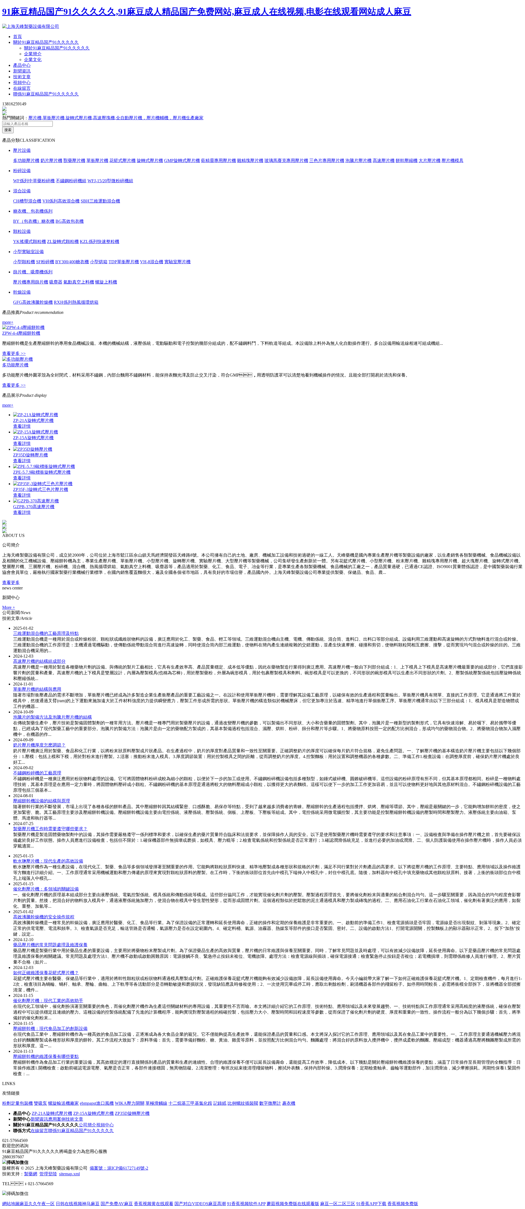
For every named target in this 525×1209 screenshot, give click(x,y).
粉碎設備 (22, 170)
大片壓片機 (430, 160)
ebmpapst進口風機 (97, 1103)
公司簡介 (87, 1125)
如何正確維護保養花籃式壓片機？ (46, 972)
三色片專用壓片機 (326, 160)
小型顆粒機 (24, 261)
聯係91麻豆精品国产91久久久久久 (46, 94)
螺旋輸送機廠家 (63, 1103)
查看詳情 (22, 426)
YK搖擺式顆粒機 (29, 241)
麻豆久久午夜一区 (37, 1203)
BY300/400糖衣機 (72, 261)
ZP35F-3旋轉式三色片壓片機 (40, 489)
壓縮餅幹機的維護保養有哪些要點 (46, 1056)
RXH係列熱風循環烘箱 (76, 302)
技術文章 (22, 76)
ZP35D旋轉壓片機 (30, 455)
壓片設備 (22, 150)
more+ (7, 322)
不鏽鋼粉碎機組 (71, 180)
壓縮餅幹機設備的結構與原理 (41, 801)
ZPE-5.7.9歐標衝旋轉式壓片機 (42, 472)
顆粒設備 (22, 231)
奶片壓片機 (51, 160)
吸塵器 (55, 282)
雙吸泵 (40, 1103)
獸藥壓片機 (74, 160)
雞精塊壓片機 (250, 160)
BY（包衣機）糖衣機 (33, 221)
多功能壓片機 (26, 160)
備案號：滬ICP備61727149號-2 (119, 1168)
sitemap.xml (69, 1174)
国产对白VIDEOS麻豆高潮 (200, 1203)
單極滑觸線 (156, 1103)
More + (8, 607)
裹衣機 (288, 1103)
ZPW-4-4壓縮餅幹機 (21, 333)
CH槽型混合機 (27, 201)
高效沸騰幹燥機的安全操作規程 (43, 917)
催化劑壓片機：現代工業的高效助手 (48, 1000)
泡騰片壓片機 (358, 160)
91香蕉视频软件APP (246, 1203)
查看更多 (11, 582)
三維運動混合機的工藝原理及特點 (46, 633)
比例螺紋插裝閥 (243, 1103)
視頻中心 (22, 82)
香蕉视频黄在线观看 (153, 1203)
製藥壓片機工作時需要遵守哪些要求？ (50, 828)
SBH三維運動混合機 (100, 201)
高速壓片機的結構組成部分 (39, 661)
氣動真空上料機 (78, 282)
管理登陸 (48, 1174)
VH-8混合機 (151, 261)
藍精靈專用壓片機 (218, 160)
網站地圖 (11, 1203)
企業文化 (33, 59)
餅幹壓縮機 (407, 160)
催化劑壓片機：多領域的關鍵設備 (46, 889)
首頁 (17, 36)
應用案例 (57, 1119)
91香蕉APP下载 (371, 1203)
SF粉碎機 (45, 261)
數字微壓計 (270, 1103)
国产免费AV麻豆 (117, 1203)
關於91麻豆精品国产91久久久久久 (46, 42)
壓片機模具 (452, 160)
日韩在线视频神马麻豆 (78, 1203)
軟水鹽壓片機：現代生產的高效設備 (48, 861)
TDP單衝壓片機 (124, 261)
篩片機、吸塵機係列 (32, 272)
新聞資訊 (22, 71)
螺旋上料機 (106, 282)
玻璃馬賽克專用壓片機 (286, 160)
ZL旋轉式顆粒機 (63, 241)
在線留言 (22, 88)
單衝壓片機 (97, 160)
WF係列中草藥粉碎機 (34, 180)
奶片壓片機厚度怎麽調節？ (39, 745)
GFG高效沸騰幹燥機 (33, 302)
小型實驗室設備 (28, 251)
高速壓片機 (384, 160)
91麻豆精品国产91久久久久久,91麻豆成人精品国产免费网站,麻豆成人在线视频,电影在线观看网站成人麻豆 (206, 11)
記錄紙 (219, 1103)
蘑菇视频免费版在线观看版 (293, 1203)
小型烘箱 (98, 261)
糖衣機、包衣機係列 (32, 211)
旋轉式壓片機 (150, 160)
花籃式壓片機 (122, 160)
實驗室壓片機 (177, 261)
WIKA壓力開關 (129, 1103)
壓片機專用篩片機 (30, 282)
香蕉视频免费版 (402, 1203)
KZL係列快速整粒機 (99, 241)
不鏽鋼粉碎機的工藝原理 (37, 773)
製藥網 (30, 1174)
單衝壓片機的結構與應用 (37, 689)
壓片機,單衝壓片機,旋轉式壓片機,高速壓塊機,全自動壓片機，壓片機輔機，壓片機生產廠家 (115, 117)
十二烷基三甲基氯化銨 (190, 1103)
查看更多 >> (14, 353)
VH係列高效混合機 (61, 201)
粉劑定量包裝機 (17, 1103)
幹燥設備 (22, 292)
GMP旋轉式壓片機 (182, 160)
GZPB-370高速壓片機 (33, 506)
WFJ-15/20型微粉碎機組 (110, 180)
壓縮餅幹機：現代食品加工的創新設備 (50, 1028)
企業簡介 (33, 53)
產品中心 (22, 65)
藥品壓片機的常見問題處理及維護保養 (50, 944)
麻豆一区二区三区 (337, 1203)
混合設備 (22, 191)
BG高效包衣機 (70, 221)
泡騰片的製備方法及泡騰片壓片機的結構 (52, 717)
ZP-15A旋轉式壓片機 (33, 437)
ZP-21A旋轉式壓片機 (33, 420)
